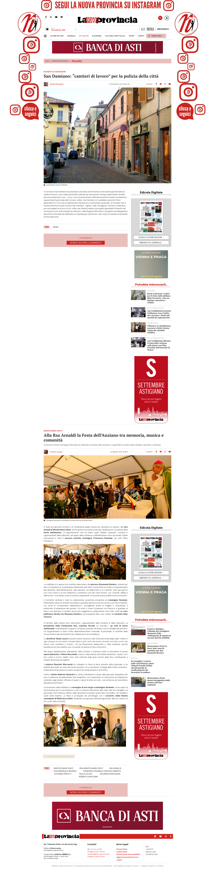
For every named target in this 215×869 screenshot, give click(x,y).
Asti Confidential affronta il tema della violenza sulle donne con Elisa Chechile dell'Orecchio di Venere (159, 345)
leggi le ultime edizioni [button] (150, 237)
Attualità (77, 61)
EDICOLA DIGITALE (150, 29)
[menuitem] (56, 36)
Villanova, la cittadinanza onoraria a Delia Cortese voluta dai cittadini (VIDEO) (159, 329)
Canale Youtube (58, 17)
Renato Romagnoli (56, 84)
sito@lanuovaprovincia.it (96, 856)
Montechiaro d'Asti (63, 768)
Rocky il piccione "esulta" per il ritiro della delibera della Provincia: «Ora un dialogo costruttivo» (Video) (158, 298)
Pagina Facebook (47, 17)
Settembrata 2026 (58, 30)
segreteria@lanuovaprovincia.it (98, 854)
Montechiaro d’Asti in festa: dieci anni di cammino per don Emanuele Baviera (157, 649)
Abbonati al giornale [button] (150, 242)
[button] (167, 18)
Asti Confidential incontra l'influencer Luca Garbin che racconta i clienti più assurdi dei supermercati (159, 314)
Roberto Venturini (88, 777)
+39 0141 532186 (96, 849)
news (55, 227)
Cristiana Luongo (56, 452)
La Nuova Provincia (59, 61)
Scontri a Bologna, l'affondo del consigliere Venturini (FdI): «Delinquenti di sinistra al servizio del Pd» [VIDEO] (159, 633)
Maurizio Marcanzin (110, 774)
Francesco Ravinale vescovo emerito (102, 771)
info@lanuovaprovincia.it (96, 852)
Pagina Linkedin (63, 17)
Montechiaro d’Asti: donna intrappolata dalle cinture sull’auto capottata (158, 681)
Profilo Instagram (52, 17)
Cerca (160, 18)
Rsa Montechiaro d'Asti (91, 768)
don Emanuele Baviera (65, 771)
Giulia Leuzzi (85, 774)
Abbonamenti (163, 29)
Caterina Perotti (62, 774)
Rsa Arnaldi (115, 768)
